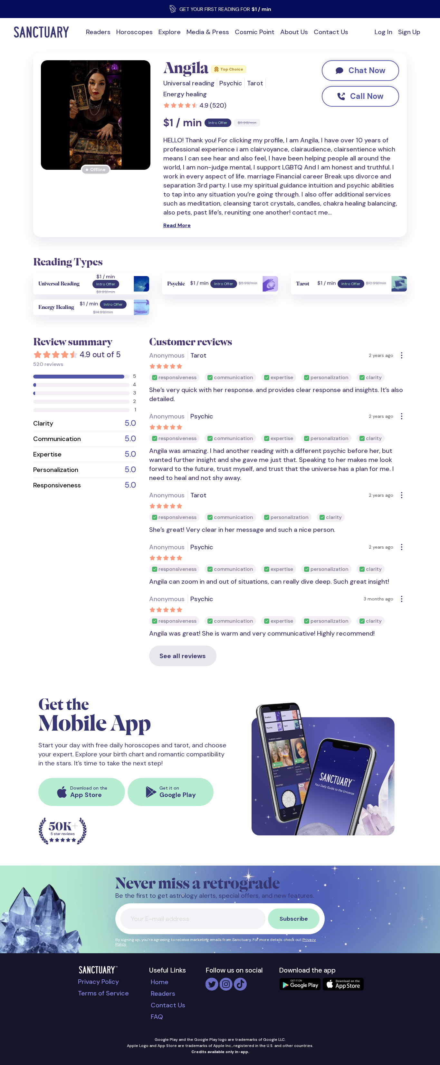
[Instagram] (226, 981)
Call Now (367, 96)
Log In (383, 32)
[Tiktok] (240, 981)
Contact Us (331, 32)
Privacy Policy (98, 981)
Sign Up (409, 32)
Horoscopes (134, 32)
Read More (177, 225)
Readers (98, 32)
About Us (294, 32)
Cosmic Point (254, 32)
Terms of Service (103, 993)
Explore (169, 32)
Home (159, 982)
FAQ (157, 1016)
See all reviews (182, 656)
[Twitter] (212, 981)
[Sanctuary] (43, 32)
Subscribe (294, 919)
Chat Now (367, 70)
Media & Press (208, 32)
